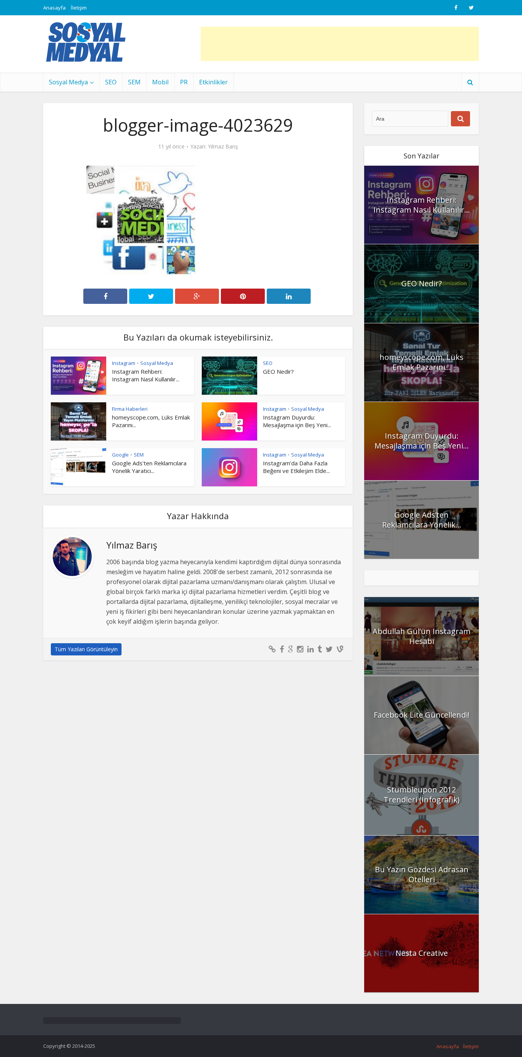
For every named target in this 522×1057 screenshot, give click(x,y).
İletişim (79, 7)
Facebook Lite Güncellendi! (422, 715)
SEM (134, 82)
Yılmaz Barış (223, 146)
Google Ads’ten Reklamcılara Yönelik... (421, 520)
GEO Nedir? (278, 371)
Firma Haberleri (130, 408)
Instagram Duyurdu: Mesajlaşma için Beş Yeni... (297, 421)
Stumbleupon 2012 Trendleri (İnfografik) (422, 794)
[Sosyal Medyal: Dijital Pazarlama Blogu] (85, 42)
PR (184, 82)
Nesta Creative (422, 953)
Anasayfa (54, 7)
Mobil (160, 82)
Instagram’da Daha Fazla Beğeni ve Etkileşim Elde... (296, 466)
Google (120, 454)
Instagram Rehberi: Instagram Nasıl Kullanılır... (145, 375)
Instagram (123, 363)
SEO (111, 82)
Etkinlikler (213, 82)
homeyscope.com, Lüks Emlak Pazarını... (421, 362)
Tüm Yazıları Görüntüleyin (86, 649)
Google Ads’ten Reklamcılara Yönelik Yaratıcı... (149, 466)
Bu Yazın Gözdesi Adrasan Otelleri (422, 874)
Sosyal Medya (68, 82)
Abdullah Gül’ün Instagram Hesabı (421, 636)
